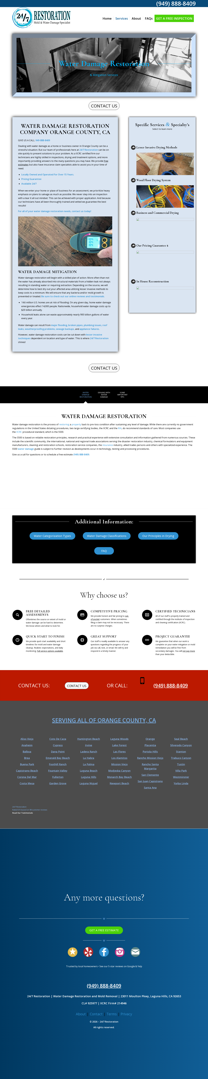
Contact (96, 1014)
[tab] (85, 395)
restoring (64, 424)
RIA (120, 428)
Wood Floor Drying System (153, 180)
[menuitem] (107, 18)
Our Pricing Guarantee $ (152, 245)
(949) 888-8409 (81, 454)
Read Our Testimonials (22, 813)
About (81, 1014)
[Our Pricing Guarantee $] (133, 245)
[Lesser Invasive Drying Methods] (133, 147)
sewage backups (65, 329)
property (76, 424)
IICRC (19, 431)
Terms (112, 1014)
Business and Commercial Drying (157, 213)
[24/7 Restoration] (41, 18)
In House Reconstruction (152, 281)
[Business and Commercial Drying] (133, 213)
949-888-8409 (43, 140)
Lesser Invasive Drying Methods (156, 147)
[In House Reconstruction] (133, 281)
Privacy (126, 1014)
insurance (107, 445)
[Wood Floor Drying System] (133, 180)
